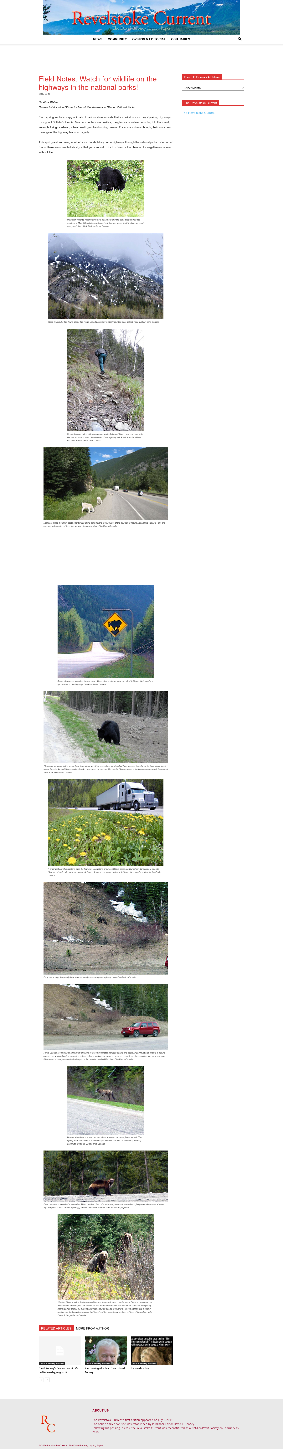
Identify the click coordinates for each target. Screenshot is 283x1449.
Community (117, 39)
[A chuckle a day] (152, 1350)
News (97, 39)
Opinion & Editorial (149, 39)
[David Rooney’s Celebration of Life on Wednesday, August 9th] (60, 1350)
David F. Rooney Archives (52, 1363)
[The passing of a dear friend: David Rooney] (106, 1350)
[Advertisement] (141, 57)
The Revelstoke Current (198, 112)
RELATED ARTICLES (56, 1328)
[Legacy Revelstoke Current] (141, 17)
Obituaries (180, 39)
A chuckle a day (140, 1368)
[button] (239, 39)
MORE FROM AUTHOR (92, 1328)
